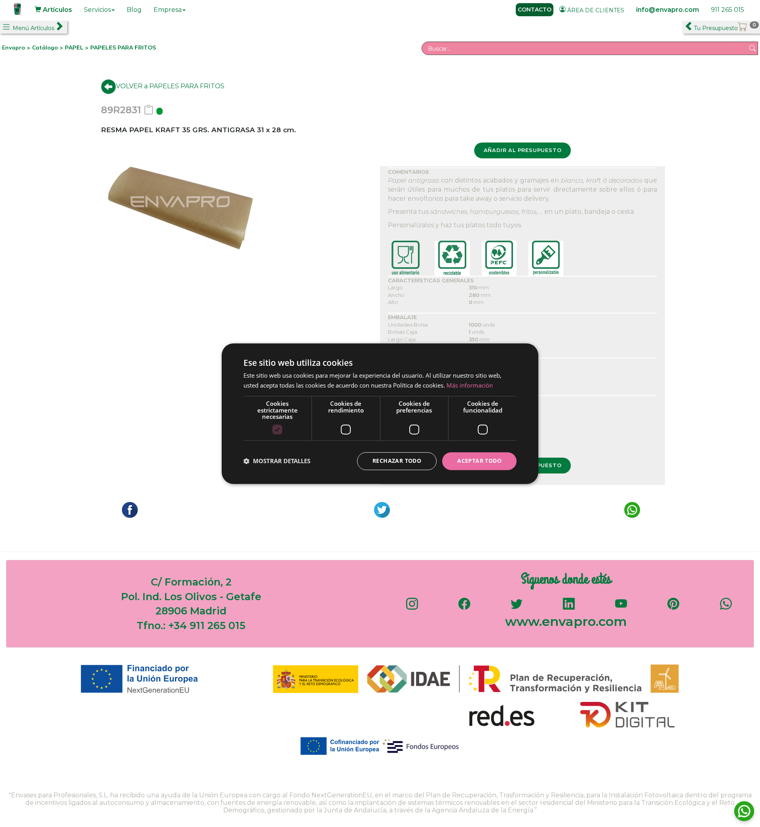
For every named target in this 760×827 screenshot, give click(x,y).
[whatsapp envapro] (726, 607)
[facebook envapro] (464, 607)
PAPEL (75, 47)
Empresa (168, 9)
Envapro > (17, 47)
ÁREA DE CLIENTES (595, 10)
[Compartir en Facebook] (128, 509)
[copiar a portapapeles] (149, 110)
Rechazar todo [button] (396, 460)
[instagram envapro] (412, 607)
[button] (276, 461)
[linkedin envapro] (569, 607)
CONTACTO (534, 9)
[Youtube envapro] (621, 607)
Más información (469, 385)
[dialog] (380, 413)
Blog (134, 9)
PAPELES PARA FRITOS (123, 47)
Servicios (97, 9)
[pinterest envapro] (673, 607)
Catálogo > (48, 47)
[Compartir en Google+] (380, 509)
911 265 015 (727, 9)
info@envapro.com (667, 9)
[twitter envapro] (516, 607)
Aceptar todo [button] (479, 460)
